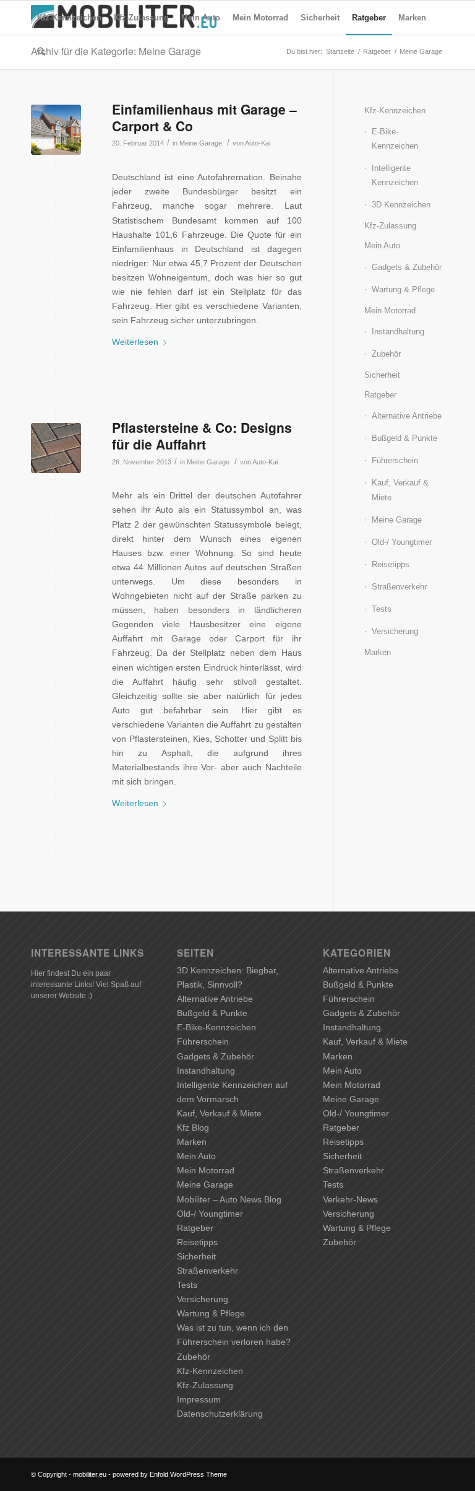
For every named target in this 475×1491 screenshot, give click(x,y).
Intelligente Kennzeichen (395, 175)
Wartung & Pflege (403, 289)
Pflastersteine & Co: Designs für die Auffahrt (202, 435)
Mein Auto (382, 245)
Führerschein (395, 460)
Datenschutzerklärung (220, 1414)
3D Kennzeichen (401, 204)
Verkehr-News (350, 1199)
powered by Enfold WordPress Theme (170, 1474)
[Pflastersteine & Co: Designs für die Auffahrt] (56, 448)
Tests (382, 609)
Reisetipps (390, 564)
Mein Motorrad (390, 310)
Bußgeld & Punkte (404, 438)
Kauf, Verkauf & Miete (400, 490)
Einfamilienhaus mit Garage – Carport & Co (204, 117)
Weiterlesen (135, 342)
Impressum (199, 1399)
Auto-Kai (257, 143)
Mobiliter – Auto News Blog (229, 1199)
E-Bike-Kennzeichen (395, 138)
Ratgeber (380, 394)
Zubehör (386, 354)
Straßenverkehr (399, 586)
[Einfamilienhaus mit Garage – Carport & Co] (56, 130)
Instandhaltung (398, 331)
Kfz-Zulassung (390, 225)
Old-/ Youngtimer (402, 542)
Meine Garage (200, 143)
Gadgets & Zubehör (407, 267)
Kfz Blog (193, 1127)
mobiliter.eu (89, 1474)
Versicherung (395, 631)
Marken (377, 652)
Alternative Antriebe (407, 415)
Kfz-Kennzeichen (395, 110)
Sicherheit (382, 375)
